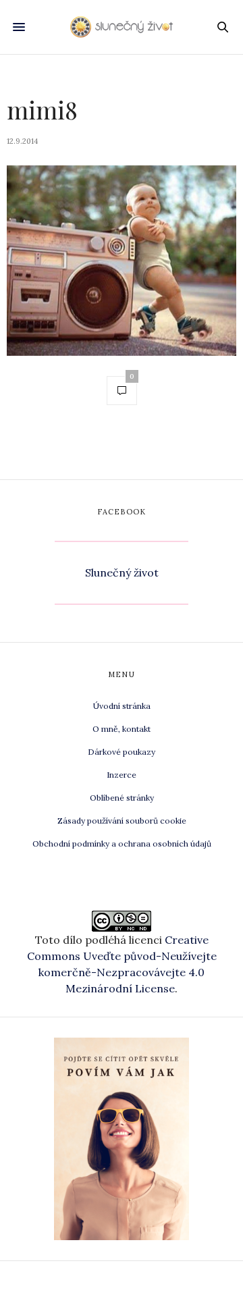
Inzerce (121, 775)
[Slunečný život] (122, 27)
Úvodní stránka (122, 706)
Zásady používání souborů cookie (121, 821)
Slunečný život (122, 572)
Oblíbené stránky (122, 798)
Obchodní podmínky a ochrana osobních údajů (121, 843)
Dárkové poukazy (121, 752)
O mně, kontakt (121, 729)
